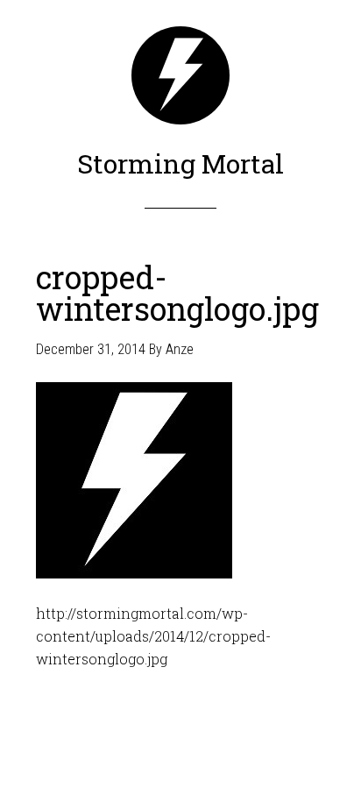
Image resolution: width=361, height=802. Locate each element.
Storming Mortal (180, 163)
